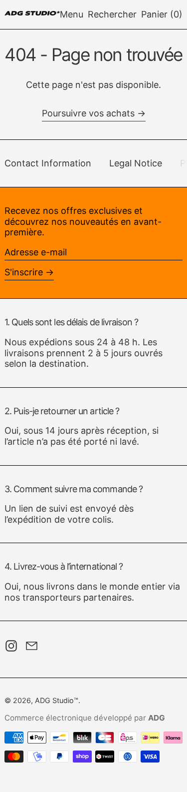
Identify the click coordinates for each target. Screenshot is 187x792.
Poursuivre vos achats (88, 113)
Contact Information (47, 163)
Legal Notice (135, 163)
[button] (112, 14)
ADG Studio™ (56, 700)
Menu (71, 14)
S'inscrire (23, 272)
